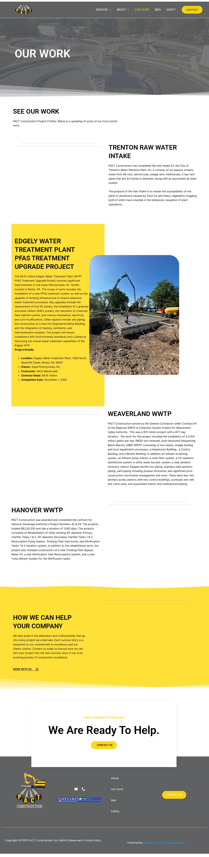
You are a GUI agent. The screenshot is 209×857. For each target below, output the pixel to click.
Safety (171, 10)
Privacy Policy (92, 840)
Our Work (142, 10)
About (121, 10)
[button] (109, 9)
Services (102, 10)
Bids (158, 10)
